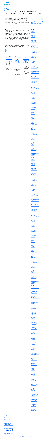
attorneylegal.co (33, 344)
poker (10, 427)
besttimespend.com (33, 374)
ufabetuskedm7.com (33, 406)
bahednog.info (33, 295)
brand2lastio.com (33, 80)
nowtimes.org (33, 138)
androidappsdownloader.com (35, 73)
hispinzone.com (33, 58)
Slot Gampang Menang (7, 9)
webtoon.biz (32, 331)
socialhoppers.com (33, 82)
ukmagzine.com (33, 306)
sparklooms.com (33, 393)
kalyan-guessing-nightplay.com (35, 71)
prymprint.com (33, 372)
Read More (8, 72)
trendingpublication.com (34, 399)
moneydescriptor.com (34, 328)
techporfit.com (33, 36)
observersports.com (33, 322)
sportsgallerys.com (33, 339)
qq (11, 433)
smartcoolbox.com (33, 391)
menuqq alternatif (6, 415)
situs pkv (10, 415)
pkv (7, 434)
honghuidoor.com (33, 60)
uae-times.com (33, 31)
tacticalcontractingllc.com (34, 394)
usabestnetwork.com (33, 308)
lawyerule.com (33, 109)
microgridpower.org (33, 380)
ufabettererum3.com (33, 400)
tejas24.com (32, 113)
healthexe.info (33, 117)
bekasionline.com (33, 37)
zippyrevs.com (33, 51)
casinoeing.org (33, 139)
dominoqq (7, 423)
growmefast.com (33, 350)
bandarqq (10, 432)
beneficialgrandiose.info (34, 127)
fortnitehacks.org (33, 135)
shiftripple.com (33, 389)
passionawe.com (33, 383)
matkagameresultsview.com (34, 67)
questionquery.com (33, 103)
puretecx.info (32, 118)
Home (13, 11)
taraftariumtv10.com (33, 102)
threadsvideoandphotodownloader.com (36, 298)
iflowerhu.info (32, 152)
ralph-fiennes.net (33, 87)
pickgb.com (32, 358)
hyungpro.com (33, 333)
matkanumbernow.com (34, 52)
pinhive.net (32, 143)
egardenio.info (33, 369)
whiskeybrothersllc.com (34, 411)
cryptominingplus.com (34, 323)
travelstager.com (33, 98)
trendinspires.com (33, 99)
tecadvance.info (33, 119)
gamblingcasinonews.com (34, 47)
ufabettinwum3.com (33, 403)
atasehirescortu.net (33, 341)
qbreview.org (32, 49)
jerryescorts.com (33, 343)
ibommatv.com (33, 35)
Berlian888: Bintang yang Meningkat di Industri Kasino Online (9, 59)
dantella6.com (33, 56)
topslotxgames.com (33, 182)
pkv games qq (6, 427)
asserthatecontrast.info (34, 124)
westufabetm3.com (33, 410)
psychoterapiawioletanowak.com (35, 386)
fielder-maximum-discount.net (35, 88)
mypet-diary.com (33, 94)
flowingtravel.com (33, 61)
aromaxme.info (33, 123)
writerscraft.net (33, 77)
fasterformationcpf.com (34, 311)
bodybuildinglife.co (33, 355)
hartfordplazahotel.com (34, 149)
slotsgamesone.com (33, 57)
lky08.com (32, 86)
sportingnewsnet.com (34, 334)
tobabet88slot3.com (33, 396)
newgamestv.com (33, 338)
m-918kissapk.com (33, 150)
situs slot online (10, 417)
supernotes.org (33, 363)
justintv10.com (33, 108)
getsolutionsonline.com (34, 68)
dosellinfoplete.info (33, 129)
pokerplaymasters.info (34, 293)
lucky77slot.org (33, 349)
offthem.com (32, 34)
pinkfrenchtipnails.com (34, 337)
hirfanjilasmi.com (33, 377)
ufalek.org (32, 352)
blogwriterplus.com (33, 290)
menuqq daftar (6, 424)
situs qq (7, 429)
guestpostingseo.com (34, 291)
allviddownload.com (33, 45)
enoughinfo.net (33, 142)
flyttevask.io (32, 147)
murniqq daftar (11, 424)
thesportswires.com (33, 332)
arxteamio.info (33, 370)
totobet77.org (33, 398)
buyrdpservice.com (33, 314)
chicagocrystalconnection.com (35, 153)
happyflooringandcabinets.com (35, 354)
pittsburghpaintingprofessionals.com (35, 384)
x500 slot (9, 419)
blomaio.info (32, 128)
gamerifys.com (33, 32)
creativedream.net (33, 83)
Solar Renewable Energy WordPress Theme (24, 436)
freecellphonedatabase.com (34, 302)
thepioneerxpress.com (34, 42)
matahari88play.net (33, 327)
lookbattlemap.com (33, 313)
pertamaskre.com (33, 297)
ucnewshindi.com (33, 301)
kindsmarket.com (33, 91)
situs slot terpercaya (7, 422)
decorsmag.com (33, 46)
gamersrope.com (33, 303)
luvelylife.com (33, 92)
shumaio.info (32, 132)
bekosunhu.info (33, 126)
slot (6, 49)
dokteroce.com (33, 106)
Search (32, 17)
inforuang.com (33, 90)
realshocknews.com (33, 357)
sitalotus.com (32, 362)
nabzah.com (32, 65)
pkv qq (9, 428)
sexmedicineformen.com (34, 388)
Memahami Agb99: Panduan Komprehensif (36, 26)
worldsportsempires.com (34, 364)
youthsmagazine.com (34, 329)
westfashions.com (33, 96)
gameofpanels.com (33, 72)
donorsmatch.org (33, 137)
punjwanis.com (33, 287)
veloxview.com (33, 409)
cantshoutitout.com (33, 39)
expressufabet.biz (33, 40)
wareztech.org (33, 307)
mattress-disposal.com (34, 353)
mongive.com (33, 66)
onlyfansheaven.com (33, 85)
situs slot (7, 418)
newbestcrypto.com (33, 318)
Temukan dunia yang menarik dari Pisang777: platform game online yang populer (26, 60)
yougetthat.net (33, 316)
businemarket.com (33, 326)
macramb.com (33, 93)
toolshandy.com (33, 97)
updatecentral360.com (34, 365)
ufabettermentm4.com (34, 401)
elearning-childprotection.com (35, 78)
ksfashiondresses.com (34, 360)
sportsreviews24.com (34, 347)
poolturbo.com (33, 114)
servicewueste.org (33, 50)
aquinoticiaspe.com (33, 324)
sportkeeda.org (33, 373)
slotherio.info (32, 133)
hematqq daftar (6, 425)
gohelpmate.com (33, 75)
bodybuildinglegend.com (34, 104)
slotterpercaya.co (33, 390)
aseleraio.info (32, 367)
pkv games (5, 430)
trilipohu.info (32, 155)
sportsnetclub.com (33, 317)
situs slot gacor (10, 420)
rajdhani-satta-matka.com (34, 76)
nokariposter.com (33, 70)
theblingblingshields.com (34, 336)
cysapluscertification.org (34, 134)
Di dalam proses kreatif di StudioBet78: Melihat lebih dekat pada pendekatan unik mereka (17, 60)
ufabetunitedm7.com (33, 405)
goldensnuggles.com (33, 312)
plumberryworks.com (33, 385)
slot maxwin (10, 418)
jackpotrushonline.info (34, 300)
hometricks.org (33, 378)
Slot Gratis (5, 8)
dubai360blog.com (33, 348)
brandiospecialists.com (34, 63)
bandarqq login (11, 425)
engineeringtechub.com (34, 342)
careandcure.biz (33, 375)
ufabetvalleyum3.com (34, 408)
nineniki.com (32, 62)
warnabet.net (32, 144)
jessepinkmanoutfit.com (34, 309)
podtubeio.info (33, 130)
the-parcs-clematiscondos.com (35, 288)
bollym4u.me (32, 145)
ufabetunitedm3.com (33, 404)
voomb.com (32, 345)
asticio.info (32, 368)
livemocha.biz (33, 140)
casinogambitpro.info (33, 292)
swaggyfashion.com (33, 101)
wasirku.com (32, 112)
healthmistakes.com (33, 359)
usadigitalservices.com (34, 81)
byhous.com (32, 148)
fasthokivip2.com (33, 321)
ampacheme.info (33, 121)
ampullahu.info (33, 122)
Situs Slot (5, 7)
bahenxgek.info (33, 296)
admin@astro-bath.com (23, 15)
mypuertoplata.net (33, 41)
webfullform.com (33, 44)
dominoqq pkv (8, 433)
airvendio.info (32, 116)
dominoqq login (6, 432)
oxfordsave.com (33, 319)
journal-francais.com (33, 107)
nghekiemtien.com (33, 111)
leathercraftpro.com (33, 379)
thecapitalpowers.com (34, 395)
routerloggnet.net (33, 55)
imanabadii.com (33, 154)
